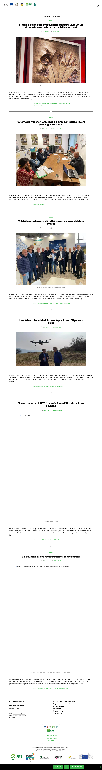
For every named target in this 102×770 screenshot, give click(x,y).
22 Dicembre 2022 (57, 410)
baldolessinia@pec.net (19, 716)
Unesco (35, 105)
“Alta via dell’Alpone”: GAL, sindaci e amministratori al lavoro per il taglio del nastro (51, 123)
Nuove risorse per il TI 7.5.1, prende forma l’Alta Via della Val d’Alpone (51, 404)
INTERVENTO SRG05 (51, 735)
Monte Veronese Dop (51, 386)
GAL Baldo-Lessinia (44, 540)
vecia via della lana (63, 688)
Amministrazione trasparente (64, 701)
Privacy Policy (58, 711)
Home (43, 4)
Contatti (90, 5)
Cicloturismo (36, 540)
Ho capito (58, 767)
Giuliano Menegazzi (53, 303)
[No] (100, 767)
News (72, 4)
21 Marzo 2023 (57, 327)
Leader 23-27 (57, 4)
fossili (59, 103)
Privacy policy (77, 767)
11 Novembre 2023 (57, 228)
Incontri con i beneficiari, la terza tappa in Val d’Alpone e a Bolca (51, 322)
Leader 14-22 (66, 4)
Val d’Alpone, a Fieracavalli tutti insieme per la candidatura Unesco (51, 222)
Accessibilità (57, 709)
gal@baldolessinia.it (19, 714)
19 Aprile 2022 (57, 561)
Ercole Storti (36, 204)
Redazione (46, 31)
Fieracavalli (45, 303)
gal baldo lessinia (65, 103)
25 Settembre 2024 (57, 129)
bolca (40, 103)
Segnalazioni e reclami (61, 704)
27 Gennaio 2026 (57, 31)
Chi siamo (48, 4)
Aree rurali (35, 103)
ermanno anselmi (52, 103)
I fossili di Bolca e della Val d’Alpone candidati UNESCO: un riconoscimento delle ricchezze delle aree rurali (51, 26)
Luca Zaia (61, 303)
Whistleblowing (59, 706)
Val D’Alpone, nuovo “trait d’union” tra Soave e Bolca (51, 556)
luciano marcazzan (40, 386)
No (66, 767)
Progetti (83, 4)
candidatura (45, 103)
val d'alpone (40, 105)
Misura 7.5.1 (53, 540)
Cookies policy (58, 713)
